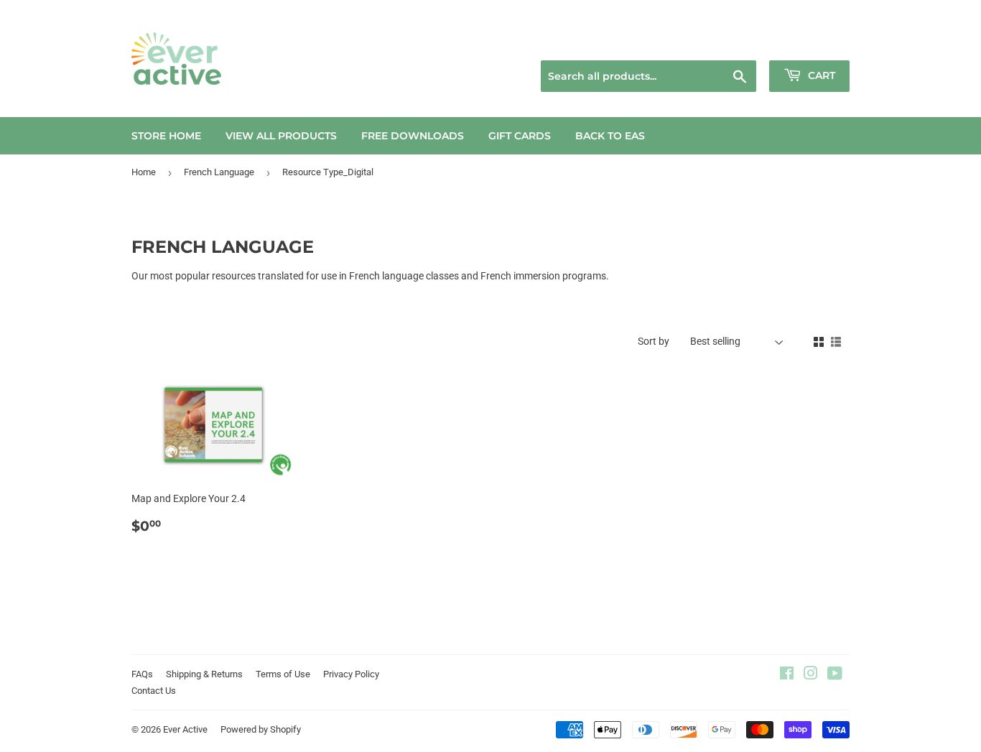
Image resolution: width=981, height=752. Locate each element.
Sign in (746, 42)
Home (143, 172)
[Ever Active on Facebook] (786, 675)
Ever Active (185, 729)
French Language (219, 172)
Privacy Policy (351, 674)
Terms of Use (283, 674)
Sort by (653, 341)
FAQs (142, 674)
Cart (820, 75)
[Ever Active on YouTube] (834, 675)
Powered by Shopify (260, 729)
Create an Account (814, 42)
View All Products (281, 135)
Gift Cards (519, 135)
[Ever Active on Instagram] (811, 675)
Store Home (166, 135)
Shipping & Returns (204, 674)
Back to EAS (610, 135)
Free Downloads (412, 135)
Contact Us (153, 690)
